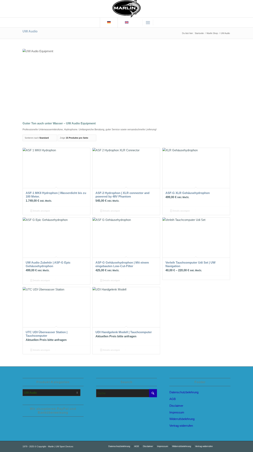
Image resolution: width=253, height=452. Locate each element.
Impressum (176, 412)
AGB (172, 399)
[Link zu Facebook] (227, 446)
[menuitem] (148, 23)
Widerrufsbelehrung (181, 419)
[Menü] (148, 23)
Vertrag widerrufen (181, 425)
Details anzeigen (41, 211)
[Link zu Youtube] (222, 446)
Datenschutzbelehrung (183, 392)
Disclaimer (176, 405)
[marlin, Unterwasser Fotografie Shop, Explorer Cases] (126, 8)
